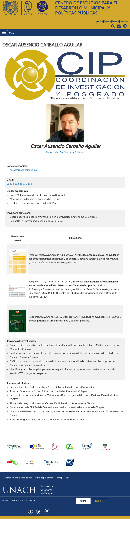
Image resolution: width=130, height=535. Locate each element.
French (115, 21)
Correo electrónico (115, 98)
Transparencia (62, 478)
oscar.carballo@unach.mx (23, 170)
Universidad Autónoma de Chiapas (65, 152)
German (124, 21)
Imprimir (101, 98)
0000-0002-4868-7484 (19, 184)
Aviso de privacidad (44, 478)
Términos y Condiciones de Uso (17, 478)
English (107, 21)
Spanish (99, 21)
